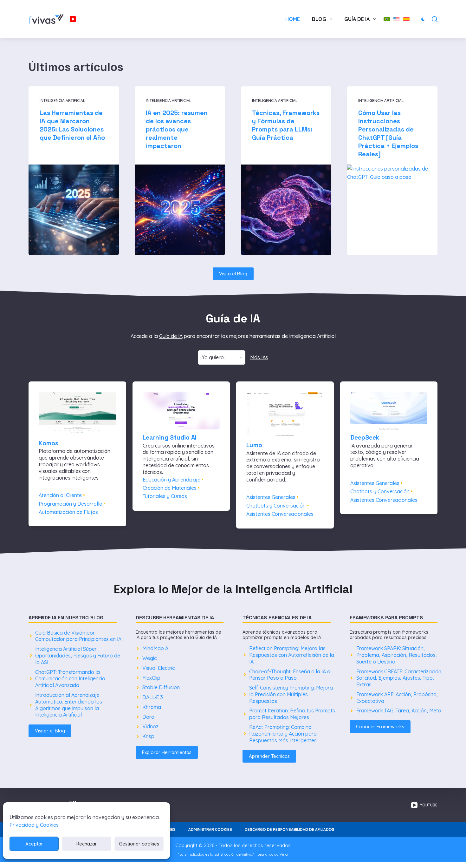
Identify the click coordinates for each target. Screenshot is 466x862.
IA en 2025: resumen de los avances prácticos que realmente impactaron (177, 129)
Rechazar (86, 844)
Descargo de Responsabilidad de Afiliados (289, 829)
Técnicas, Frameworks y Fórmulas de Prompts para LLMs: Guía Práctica (286, 124)
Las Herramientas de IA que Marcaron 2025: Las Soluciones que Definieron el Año (72, 124)
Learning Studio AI (170, 437)
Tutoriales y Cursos (165, 496)
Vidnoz (150, 726)
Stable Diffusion (161, 687)
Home (292, 19)
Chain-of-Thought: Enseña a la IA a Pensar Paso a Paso (289, 674)
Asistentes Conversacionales (280, 514)
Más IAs (259, 357)
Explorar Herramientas (166, 752)
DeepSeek (364, 437)
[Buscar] (434, 19)
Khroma (151, 707)
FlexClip (151, 678)
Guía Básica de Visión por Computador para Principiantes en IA (78, 636)
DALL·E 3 (152, 697)
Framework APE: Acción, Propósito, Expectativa (397, 697)
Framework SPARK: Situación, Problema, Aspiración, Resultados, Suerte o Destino (396, 655)
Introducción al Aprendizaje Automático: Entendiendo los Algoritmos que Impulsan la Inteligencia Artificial (68, 705)
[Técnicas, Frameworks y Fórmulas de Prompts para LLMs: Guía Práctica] (286, 209)
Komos (48, 443)
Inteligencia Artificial (62, 100)
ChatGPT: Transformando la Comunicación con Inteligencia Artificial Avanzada (70, 679)
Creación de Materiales (170, 488)
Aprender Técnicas (269, 756)
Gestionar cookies (139, 844)
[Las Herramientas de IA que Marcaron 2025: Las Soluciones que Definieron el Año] (74, 209)
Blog (319, 19)
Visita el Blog (233, 274)
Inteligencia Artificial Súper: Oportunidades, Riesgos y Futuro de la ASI (77, 655)
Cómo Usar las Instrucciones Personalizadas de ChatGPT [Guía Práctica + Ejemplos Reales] (388, 133)
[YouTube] (73, 19)
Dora (148, 717)
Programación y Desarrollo (70, 504)
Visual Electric (158, 668)
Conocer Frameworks (380, 727)
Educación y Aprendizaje (171, 479)
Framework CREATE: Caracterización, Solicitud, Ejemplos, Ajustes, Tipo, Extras (399, 678)
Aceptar (34, 844)
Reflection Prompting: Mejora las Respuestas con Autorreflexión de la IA (291, 655)
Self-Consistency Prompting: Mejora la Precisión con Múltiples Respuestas (291, 694)
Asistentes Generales (270, 497)
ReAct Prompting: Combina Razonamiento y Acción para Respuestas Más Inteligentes (283, 734)
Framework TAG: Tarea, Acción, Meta (398, 710)
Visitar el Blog (50, 731)
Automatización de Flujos (68, 512)
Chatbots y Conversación (276, 505)
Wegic (149, 658)
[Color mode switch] (423, 19)
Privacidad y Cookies (34, 825)
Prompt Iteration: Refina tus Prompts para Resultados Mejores (292, 713)
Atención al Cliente (60, 495)
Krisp (148, 736)
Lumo (254, 445)
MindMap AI (156, 648)
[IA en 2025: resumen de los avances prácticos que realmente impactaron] (180, 209)
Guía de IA (357, 19)
